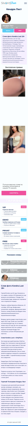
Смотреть (14, 193)
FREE (19, 30)
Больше (24, 206)
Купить (8, 30)
